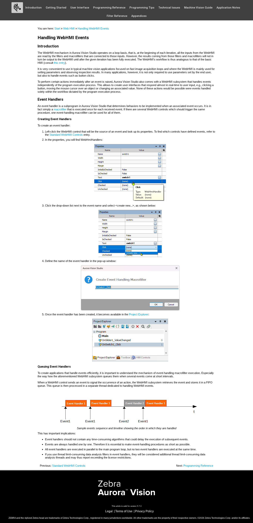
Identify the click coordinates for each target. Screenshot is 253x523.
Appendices (139, 16)
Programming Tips (141, 7)
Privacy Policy (144, 511)
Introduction (33, 7)
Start (57, 28)
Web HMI (69, 28)
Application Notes (228, 7)
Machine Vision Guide (198, 7)
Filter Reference (117, 16)
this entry (59, 62)
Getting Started (56, 7)
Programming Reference (109, 7)
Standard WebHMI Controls (66, 134)
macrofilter (60, 109)
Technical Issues (169, 7)
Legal (109, 511)
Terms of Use (123, 511)
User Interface (79, 7)
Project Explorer (138, 314)
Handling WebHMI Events (93, 28)
